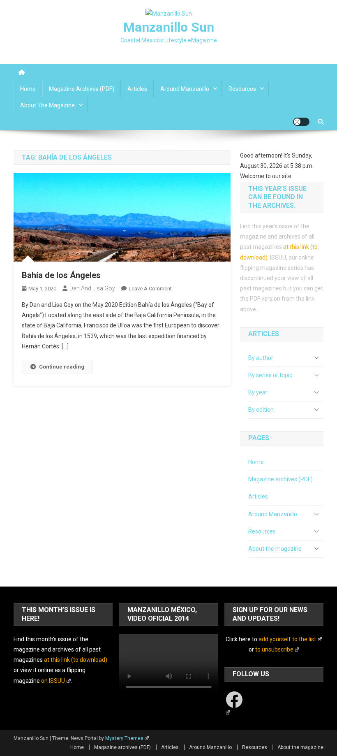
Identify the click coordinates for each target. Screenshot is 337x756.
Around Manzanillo (184, 89)
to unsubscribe (274, 649)
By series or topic (270, 375)
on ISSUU (53, 680)
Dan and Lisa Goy (92, 288)
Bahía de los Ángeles (61, 275)
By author (260, 358)
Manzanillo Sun (168, 27)
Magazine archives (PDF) (81, 89)
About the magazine (47, 105)
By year (258, 392)
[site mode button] (301, 122)
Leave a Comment (150, 288)
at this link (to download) (75, 659)
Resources (242, 89)
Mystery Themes (124, 738)
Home (28, 89)
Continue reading (61, 367)
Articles (137, 89)
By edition (261, 409)
